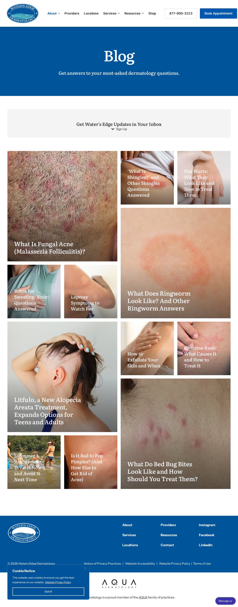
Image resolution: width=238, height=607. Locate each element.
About (52, 13)
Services (109, 13)
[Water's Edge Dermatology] (22, 13)
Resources (132, 13)
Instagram (207, 525)
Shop (152, 13)
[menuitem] (54, 13)
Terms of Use (202, 563)
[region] (48, 582)
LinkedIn (206, 545)
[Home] (24, 532)
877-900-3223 (180, 13)
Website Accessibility (140, 563)
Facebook (206, 535)
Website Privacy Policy (58, 582)
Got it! (48, 591)
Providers (72, 13)
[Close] (85, 568)
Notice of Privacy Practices (102, 563)
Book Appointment (218, 13)
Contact (167, 545)
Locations (91, 13)
